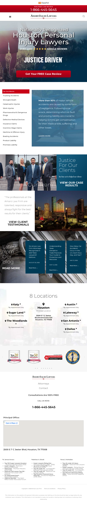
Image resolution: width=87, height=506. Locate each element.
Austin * (72, 304)
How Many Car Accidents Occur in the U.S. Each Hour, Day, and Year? (76, 250)
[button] (2, 357)
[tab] (15, 91)
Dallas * (72, 329)
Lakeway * (72, 312)
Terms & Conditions (49, 488)
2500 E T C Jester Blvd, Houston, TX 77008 (25, 449)
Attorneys (43, 383)
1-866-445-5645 (43, 407)
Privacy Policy (61, 488)
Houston (43, 307)
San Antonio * (72, 320)
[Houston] (43, 304)
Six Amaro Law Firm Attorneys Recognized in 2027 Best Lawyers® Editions (35, 251)
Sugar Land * (17, 312)
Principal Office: (11, 417)
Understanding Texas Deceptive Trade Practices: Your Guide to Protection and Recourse (55, 253)
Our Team (40, 184)
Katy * (17, 304)
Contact (43, 388)
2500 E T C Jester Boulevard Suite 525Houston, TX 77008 (43, 317)
